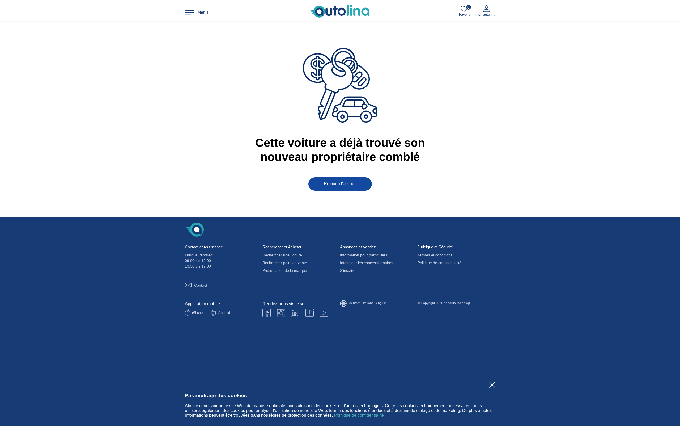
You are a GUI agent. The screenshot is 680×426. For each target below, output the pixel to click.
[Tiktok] (309, 313)
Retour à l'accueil (340, 183)
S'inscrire (347, 270)
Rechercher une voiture (282, 255)
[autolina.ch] (340, 11)
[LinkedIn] (295, 313)
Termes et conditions (435, 255)
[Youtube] (281, 313)
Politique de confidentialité (359, 415)
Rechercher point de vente (284, 263)
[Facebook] (266, 313)
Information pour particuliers (363, 255)
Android (224, 313)
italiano (368, 303)
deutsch (355, 303)
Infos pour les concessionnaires (366, 263)
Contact (200, 285)
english (381, 303)
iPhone (197, 313)
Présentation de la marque (284, 270)
